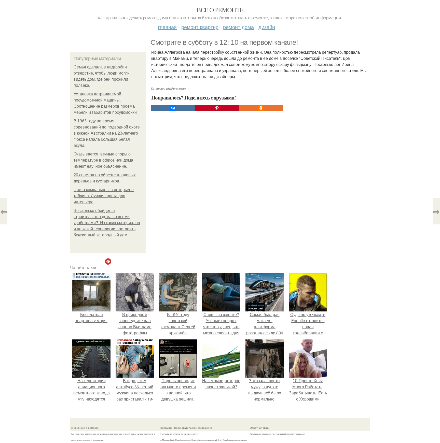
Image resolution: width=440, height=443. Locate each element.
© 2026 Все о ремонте (85, 428)
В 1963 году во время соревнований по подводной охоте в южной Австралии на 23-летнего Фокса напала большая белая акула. (107, 133)
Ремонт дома (238, 27)
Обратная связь (259, 428)
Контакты (166, 428)
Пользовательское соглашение (193, 428)
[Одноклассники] (261, 108)
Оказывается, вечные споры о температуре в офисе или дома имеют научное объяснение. (103, 160)
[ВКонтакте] (173, 108)
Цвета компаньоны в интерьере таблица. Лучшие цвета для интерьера (104, 196)
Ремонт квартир (199, 27)
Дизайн (266, 27)
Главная (167, 27)
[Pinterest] (217, 108)
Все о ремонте (220, 9)
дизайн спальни (176, 88)
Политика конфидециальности (179, 434)
